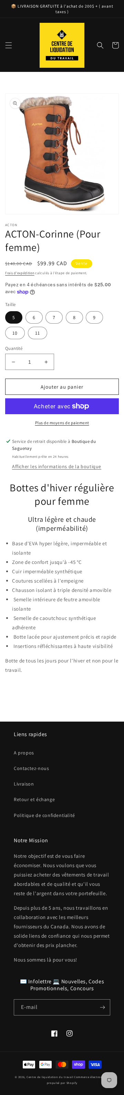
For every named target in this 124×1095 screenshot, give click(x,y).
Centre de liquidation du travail (50, 1077)
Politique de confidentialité (44, 815)
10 (15, 333)
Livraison (24, 784)
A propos (24, 753)
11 (37, 333)
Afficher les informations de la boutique (56, 466)
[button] (8, 45)
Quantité (13, 348)
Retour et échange (34, 799)
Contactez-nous (31, 768)
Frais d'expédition (19, 273)
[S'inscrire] (102, 1007)
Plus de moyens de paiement (62, 422)
